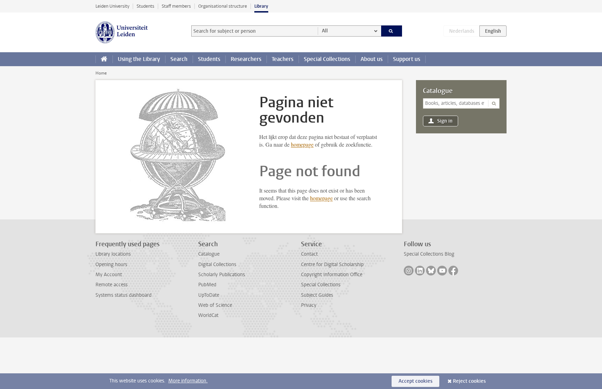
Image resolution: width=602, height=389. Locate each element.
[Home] (104, 59)
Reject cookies (469, 381)
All (325, 31)
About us (372, 59)
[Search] (391, 31)
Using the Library (139, 59)
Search (178, 59)
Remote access (111, 284)
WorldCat (208, 315)
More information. (188, 381)
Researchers (246, 59)
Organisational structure (222, 6)
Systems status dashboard (123, 295)
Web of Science (215, 305)
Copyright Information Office (331, 274)
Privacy (308, 305)
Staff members (176, 6)
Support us (406, 59)
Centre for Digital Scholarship (332, 264)
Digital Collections (217, 264)
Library (261, 6)
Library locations (113, 254)
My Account (108, 274)
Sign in (445, 121)
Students (145, 6)
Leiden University (112, 6)
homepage (302, 144)
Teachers (282, 59)
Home (101, 73)
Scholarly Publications (221, 274)
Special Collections (327, 59)
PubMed (207, 284)
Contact (309, 254)
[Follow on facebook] (453, 270)
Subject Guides (317, 295)
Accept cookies (415, 381)
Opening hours (111, 264)
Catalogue (438, 91)
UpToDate (208, 295)
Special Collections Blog (429, 254)
